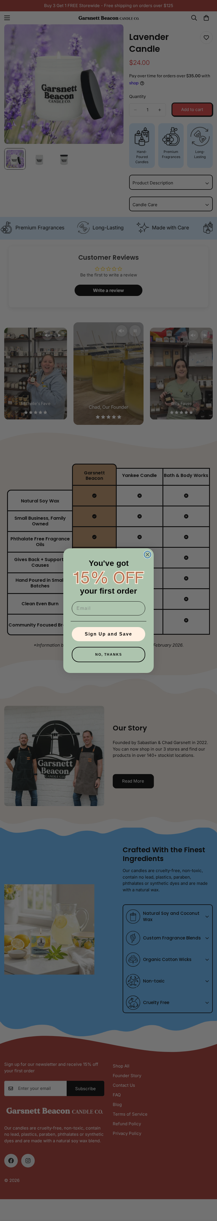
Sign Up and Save (108, 634)
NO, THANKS (108, 655)
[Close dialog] (147, 554)
